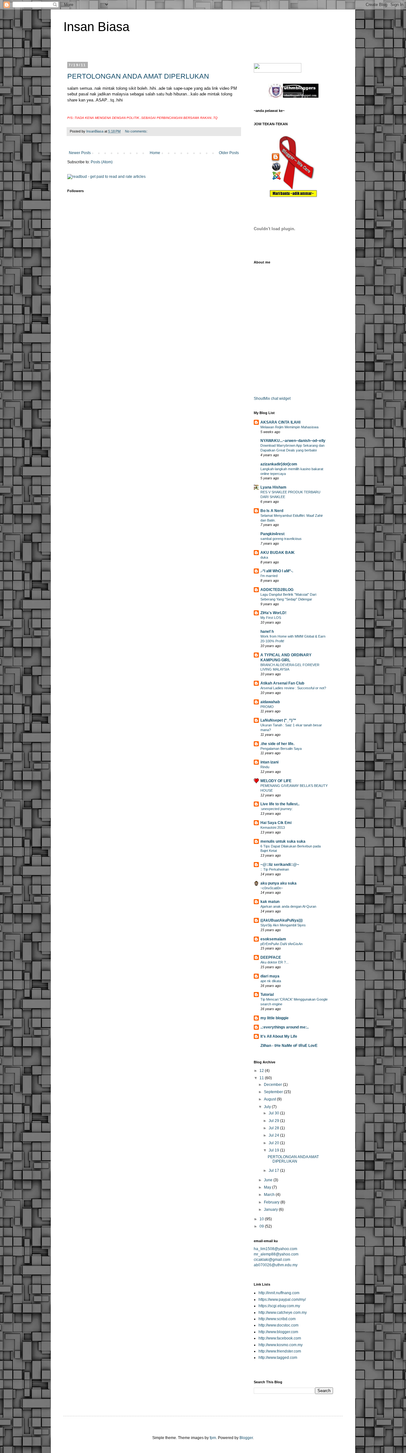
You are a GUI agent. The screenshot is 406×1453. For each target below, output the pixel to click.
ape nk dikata (270, 981)
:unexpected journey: (276, 809)
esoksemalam (273, 939)
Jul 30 (274, 1113)
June (268, 1180)
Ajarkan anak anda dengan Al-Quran (288, 906)
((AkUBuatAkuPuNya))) (281, 920)
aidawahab (270, 702)
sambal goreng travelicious (281, 539)
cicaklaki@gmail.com (272, 1259)
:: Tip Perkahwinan (274, 869)
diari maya (269, 976)
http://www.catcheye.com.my (283, 1312)
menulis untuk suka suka (282, 841)
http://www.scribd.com (277, 1319)
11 (262, 1078)
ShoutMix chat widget (272, 398)
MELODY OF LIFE (275, 781)
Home (155, 153)
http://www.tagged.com (278, 1357)
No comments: (136, 131)
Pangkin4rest (272, 534)
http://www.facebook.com (280, 1338)
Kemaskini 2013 (272, 827)
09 (262, 1226)
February (272, 1202)
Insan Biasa (96, 27)
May (268, 1187)
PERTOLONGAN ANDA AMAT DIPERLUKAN (138, 76)
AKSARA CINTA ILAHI (280, 422)
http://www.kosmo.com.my (281, 1345)
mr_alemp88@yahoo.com (276, 1254)
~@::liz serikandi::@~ (279, 864)
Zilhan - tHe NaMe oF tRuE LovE (289, 1045)
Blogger (246, 1438)
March (270, 1194)
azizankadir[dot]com (278, 464)
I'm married (269, 576)
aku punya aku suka (278, 883)
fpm (213, 1438)
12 (262, 1070)
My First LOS (270, 617)
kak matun (269, 901)
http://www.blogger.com (278, 1332)
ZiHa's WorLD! (273, 613)
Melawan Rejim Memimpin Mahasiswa (289, 427)
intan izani (269, 762)
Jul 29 (274, 1121)
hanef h (267, 631)
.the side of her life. (277, 744)
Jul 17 (274, 1170)
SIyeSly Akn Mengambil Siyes (283, 925)
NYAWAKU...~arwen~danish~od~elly (292, 440)
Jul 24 (274, 1135)
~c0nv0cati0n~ (271, 888)
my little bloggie (274, 1018)
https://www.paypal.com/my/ (282, 1299)
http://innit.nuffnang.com (279, 1293)
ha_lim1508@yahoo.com (275, 1249)
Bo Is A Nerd (271, 511)
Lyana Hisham (273, 487)
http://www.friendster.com (280, 1351)
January (271, 1209)
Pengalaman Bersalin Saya (281, 748)
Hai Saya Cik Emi (275, 823)
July (268, 1107)
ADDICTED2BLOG (276, 589)
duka (264, 557)
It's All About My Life (278, 1036)
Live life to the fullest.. (279, 804)
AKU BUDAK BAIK (277, 552)
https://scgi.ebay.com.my (279, 1306)
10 (262, 1219)
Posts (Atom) (102, 162)
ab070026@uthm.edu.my (276, 1265)
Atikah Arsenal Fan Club (282, 683)
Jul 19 (274, 1150)
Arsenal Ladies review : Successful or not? (293, 688)
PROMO (267, 707)
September (274, 1092)
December (273, 1084)
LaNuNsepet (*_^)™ (278, 720)
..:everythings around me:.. (284, 1027)
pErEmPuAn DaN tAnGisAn (281, 944)
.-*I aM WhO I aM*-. (276, 571)
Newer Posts (80, 153)
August (270, 1099)
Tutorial (267, 994)
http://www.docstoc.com (278, 1325)
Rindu (264, 767)
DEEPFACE (270, 957)
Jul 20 (274, 1143)
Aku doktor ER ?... (274, 962)
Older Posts (229, 153)
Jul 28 (274, 1128)
